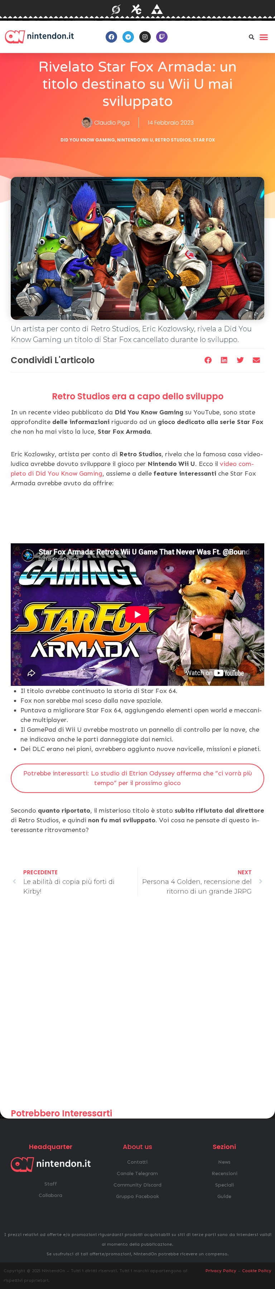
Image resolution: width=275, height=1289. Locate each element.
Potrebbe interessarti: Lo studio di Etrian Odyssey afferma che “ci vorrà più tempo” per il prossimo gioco (137, 778)
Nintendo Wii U (135, 140)
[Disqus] (137, 1005)
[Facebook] (111, 37)
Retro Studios (173, 140)
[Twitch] (162, 37)
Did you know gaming (88, 140)
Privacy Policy (221, 1270)
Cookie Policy (256, 1270)
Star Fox (204, 140)
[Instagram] (145, 37)
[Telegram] (128, 37)
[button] (251, 37)
